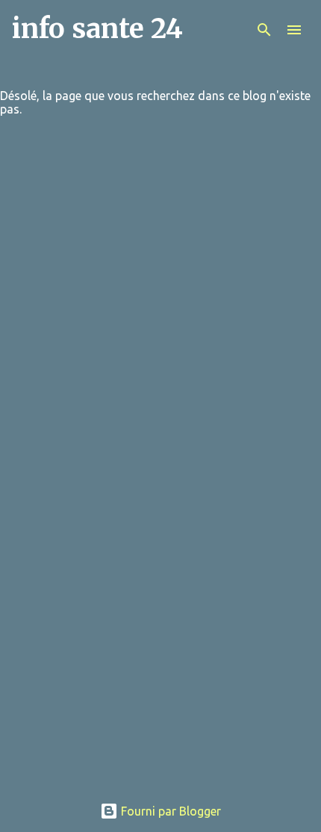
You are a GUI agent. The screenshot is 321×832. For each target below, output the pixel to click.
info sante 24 (97, 29)
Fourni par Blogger (169, 811)
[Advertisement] (160, 622)
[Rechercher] (264, 30)
